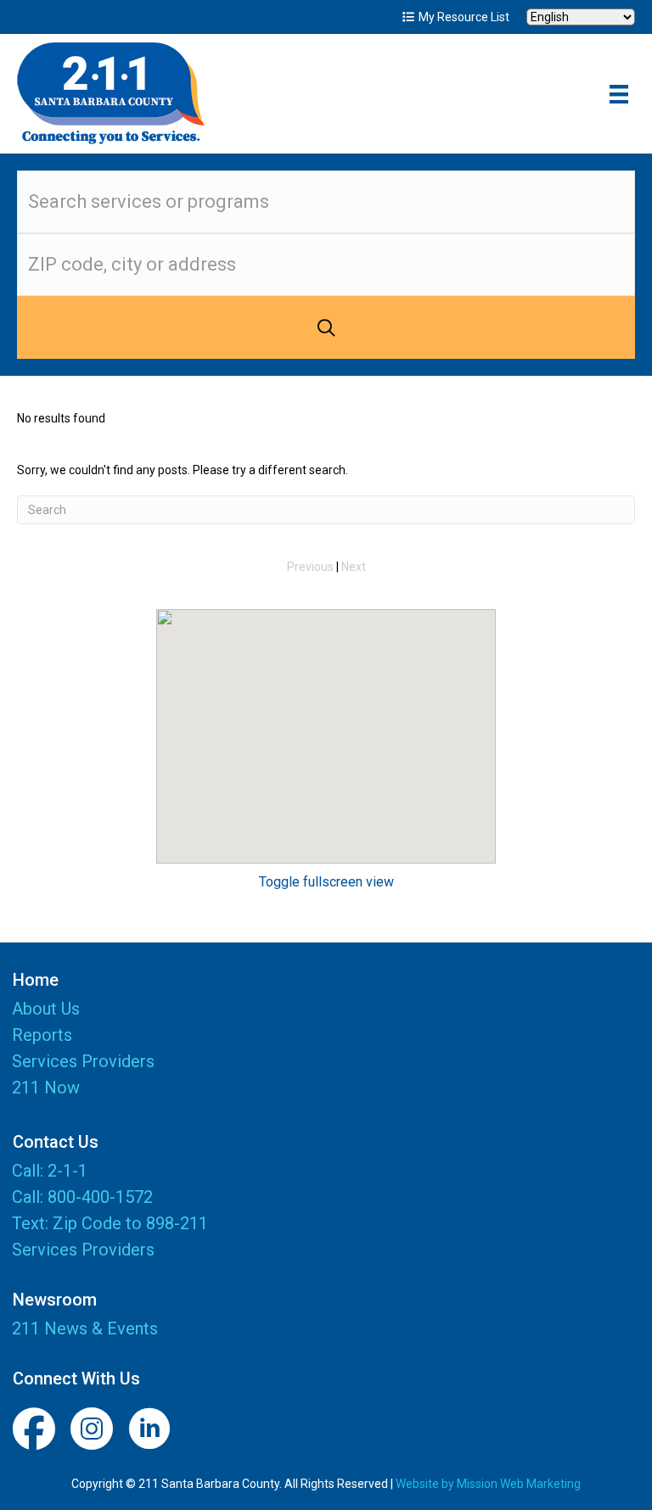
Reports (42, 1035)
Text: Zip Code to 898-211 (110, 1223)
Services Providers (83, 1062)
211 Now (46, 1088)
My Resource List (462, 17)
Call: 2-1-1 (49, 1170)
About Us (46, 1009)
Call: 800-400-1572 (82, 1197)
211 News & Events (85, 1328)
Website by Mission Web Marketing (488, 1483)
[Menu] (619, 94)
